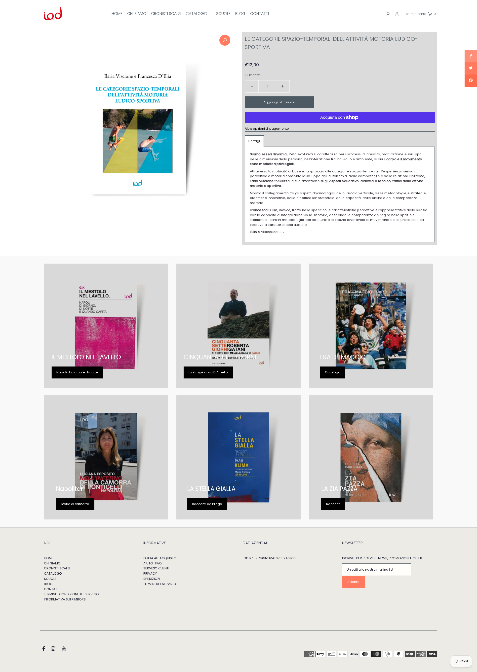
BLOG (48, 584)
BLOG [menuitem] (240, 13)
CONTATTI (52, 589)
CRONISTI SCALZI (57, 568)
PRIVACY (150, 573)
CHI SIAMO (52, 563)
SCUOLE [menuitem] (223, 13)
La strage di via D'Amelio (208, 372)
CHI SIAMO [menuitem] (136, 13)
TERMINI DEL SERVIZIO (159, 584)
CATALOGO (53, 573)
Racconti (333, 504)
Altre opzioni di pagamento (267, 128)
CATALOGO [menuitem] (196, 13)
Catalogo (332, 372)
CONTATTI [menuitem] (259, 13)
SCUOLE (50, 578)
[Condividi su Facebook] (471, 56)
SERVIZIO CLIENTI (156, 568)
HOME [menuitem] (117, 13)
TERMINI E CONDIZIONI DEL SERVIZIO (71, 594)
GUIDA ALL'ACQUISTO (159, 558)
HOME (48, 558)
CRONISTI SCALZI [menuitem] (166, 13)
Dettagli (254, 141)
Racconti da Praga (207, 504)
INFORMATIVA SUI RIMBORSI (65, 599)
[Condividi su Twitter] (471, 68)
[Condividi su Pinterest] (471, 81)
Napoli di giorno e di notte (77, 372)
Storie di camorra (75, 504)
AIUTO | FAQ (152, 563)
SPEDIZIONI (151, 578)
